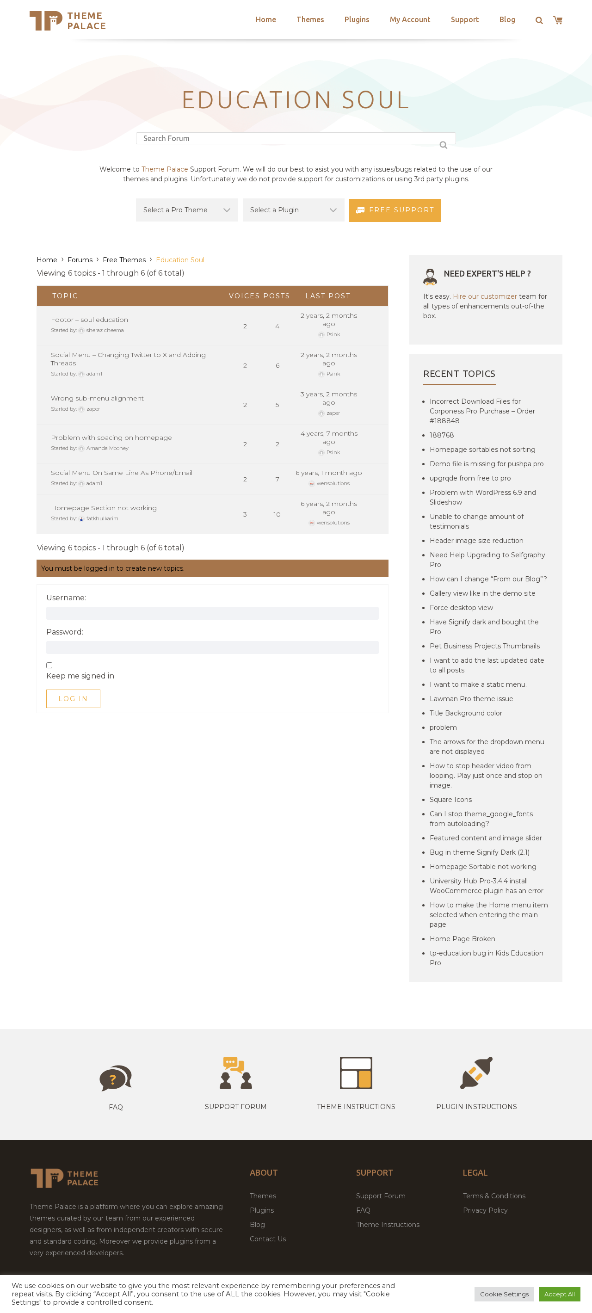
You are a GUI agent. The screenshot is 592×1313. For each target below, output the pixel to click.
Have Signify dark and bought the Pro (484, 627)
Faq (116, 1107)
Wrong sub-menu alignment (97, 398)
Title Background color (466, 713)
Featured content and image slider (486, 838)
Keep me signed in (80, 676)
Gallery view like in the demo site (483, 593)
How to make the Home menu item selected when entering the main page (489, 915)
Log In (73, 699)
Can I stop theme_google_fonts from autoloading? (481, 819)
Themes (310, 19)
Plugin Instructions (476, 1107)
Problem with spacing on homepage (111, 437)
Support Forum (236, 1107)
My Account (410, 19)
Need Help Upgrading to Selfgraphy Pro (487, 560)
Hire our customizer (485, 296)
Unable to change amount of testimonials (477, 521)
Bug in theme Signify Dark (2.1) (480, 852)
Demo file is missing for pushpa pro (487, 464)
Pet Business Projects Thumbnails (485, 646)
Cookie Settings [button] (504, 1294)
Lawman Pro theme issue (471, 699)
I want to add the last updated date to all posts (487, 665)
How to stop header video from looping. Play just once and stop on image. (486, 775)
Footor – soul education (89, 319)
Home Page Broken (462, 939)
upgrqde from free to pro (470, 478)
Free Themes (124, 260)
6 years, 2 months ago (329, 507)
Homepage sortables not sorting (483, 449)
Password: (64, 632)
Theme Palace (86, 20)
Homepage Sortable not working (483, 867)
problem (443, 727)
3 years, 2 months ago (329, 398)
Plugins (357, 19)
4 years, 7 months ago (329, 437)
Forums (80, 260)
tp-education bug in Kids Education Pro (486, 958)
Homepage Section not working (104, 508)
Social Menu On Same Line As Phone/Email (121, 472)
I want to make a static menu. (478, 684)
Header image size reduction (477, 540)
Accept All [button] (559, 1294)
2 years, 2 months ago (329, 319)
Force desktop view (461, 608)
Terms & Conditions (494, 1196)
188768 (442, 435)
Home (266, 19)
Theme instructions (356, 1107)
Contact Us (268, 1239)
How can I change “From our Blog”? (488, 579)
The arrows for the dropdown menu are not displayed (487, 747)
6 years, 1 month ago (329, 472)
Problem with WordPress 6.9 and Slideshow (483, 497)
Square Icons (451, 799)
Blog (507, 19)
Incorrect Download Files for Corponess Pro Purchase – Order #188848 (482, 411)
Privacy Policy (485, 1210)
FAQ (363, 1210)
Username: (66, 598)
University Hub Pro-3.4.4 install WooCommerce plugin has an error (486, 886)
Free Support (401, 210)
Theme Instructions (387, 1225)
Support (465, 19)
